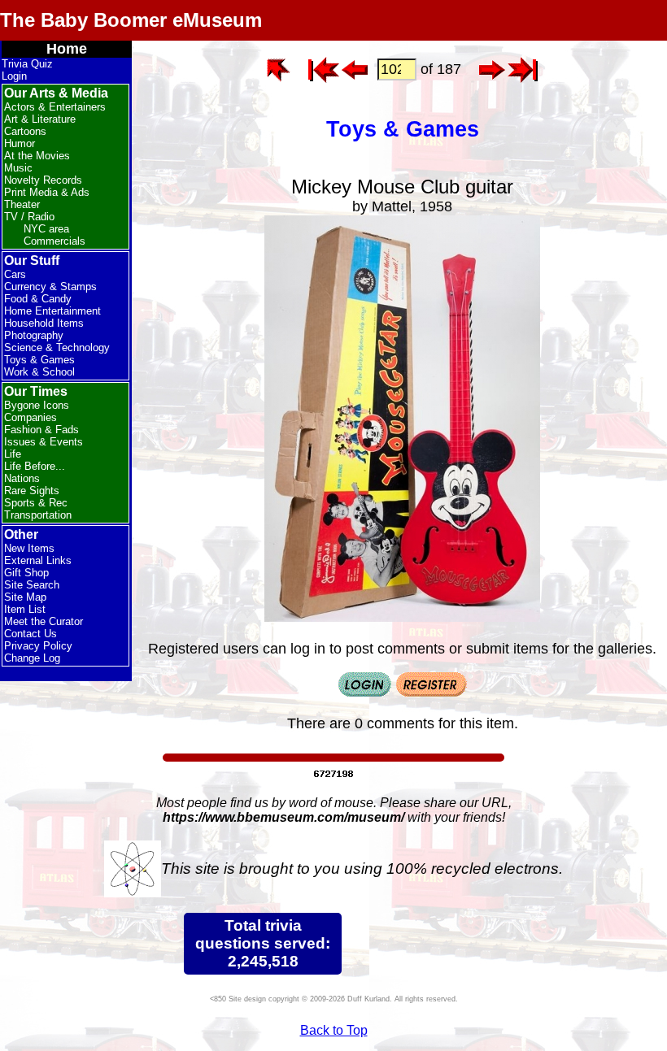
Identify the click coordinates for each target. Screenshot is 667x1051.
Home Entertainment (52, 311)
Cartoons (25, 131)
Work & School (39, 372)
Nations (22, 478)
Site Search (31, 585)
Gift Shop (26, 573)
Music (18, 168)
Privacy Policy (38, 646)
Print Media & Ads (46, 192)
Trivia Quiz (27, 64)
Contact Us (30, 634)
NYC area (46, 229)
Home (66, 49)
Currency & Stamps (50, 286)
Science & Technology (57, 347)
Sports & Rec (36, 503)
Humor (19, 143)
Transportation (38, 515)
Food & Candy (38, 299)
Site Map (25, 597)
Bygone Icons (36, 405)
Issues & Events (43, 442)
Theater (22, 204)
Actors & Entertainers (55, 107)
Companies (30, 417)
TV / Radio (29, 217)
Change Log (32, 658)
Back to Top (334, 1030)
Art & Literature (40, 119)
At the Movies (37, 156)
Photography (33, 335)
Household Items (44, 323)
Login (14, 76)
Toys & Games (39, 360)
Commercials (54, 241)
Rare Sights (31, 490)
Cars (15, 274)
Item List (25, 609)
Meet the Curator (43, 621)
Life (12, 454)
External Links (38, 560)
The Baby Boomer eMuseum (131, 20)
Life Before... (34, 466)
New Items (29, 548)
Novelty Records (43, 180)
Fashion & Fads (41, 429)
